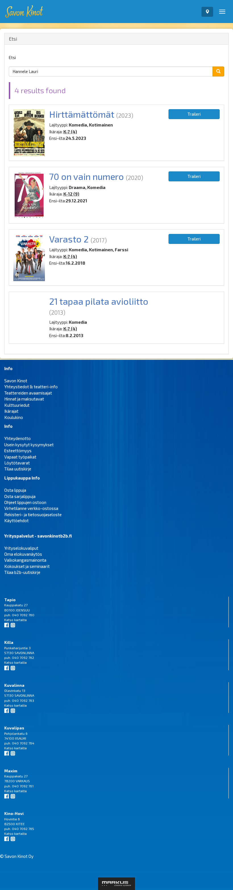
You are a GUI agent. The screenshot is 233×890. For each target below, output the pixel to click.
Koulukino (13, 417)
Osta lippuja (15, 490)
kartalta (20, 620)
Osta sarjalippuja (20, 496)
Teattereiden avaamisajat (28, 392)
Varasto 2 (69, 238)
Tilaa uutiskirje (17, 468)
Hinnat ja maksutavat (24, 398)
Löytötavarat (17, 462)
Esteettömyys (18, 450)
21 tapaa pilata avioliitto (98, 301)
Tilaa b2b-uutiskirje (22, 572)
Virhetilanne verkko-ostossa (31, 508)
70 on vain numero (86, 176)
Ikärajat (11, 411)
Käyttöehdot (16, 520)
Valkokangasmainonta (25, 560)
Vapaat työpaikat (20, 456)
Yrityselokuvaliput (21, 548)
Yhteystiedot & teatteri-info (31, 386)
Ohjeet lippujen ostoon (25, 502)
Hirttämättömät (81, 114)
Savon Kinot (15, 380)
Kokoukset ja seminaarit (27, 566)
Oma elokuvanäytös (23, 554)
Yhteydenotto (17, 438)
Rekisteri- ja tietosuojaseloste (33, 514)
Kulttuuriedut (17, 405)
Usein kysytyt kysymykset (29, 444)
